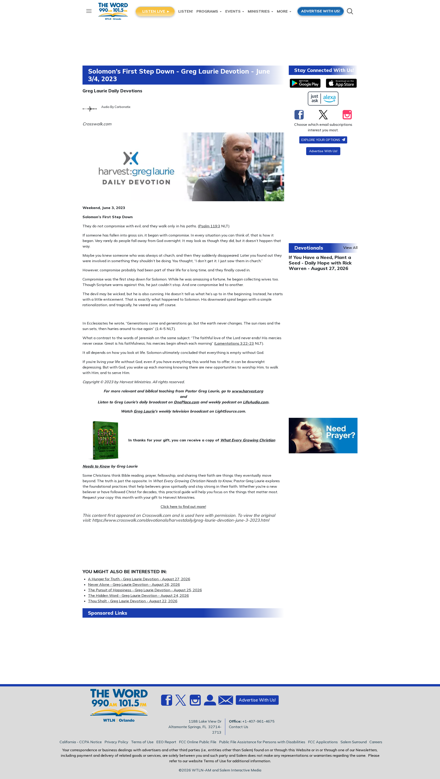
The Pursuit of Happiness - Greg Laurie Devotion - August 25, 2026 (145, 590)
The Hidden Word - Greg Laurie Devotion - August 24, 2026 (138, 595)
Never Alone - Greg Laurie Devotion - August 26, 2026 (134, 584)
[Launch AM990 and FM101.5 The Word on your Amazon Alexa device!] (323, 98)
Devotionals (308, 248)
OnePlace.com (186, 402)
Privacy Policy (116, 742)
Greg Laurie (144, 411)
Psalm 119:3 (209, 226)
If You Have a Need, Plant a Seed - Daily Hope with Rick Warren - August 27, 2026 (320, 262)
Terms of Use (142, 742)
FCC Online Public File (197, 742)
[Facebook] (299, 114)
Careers (375, 742)
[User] (209, 703)
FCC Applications (323, 742)
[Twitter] (323, 114)
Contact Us (238, 726)
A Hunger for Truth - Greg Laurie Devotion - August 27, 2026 (139, 579)
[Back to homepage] (116, 707)
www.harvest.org (247, 391)
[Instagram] (347, 114)
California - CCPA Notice (81, 742)
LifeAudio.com (255, 402)
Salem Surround (354, 742)
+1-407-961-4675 (258, 721)
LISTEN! (185, 11)
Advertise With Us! (323, 151)
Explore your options (321, 140)
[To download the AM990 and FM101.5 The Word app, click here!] (305, 83)
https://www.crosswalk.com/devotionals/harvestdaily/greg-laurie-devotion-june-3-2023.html (180, 520)
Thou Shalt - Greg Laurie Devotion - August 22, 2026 (132, 601)
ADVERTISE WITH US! (320, 11)
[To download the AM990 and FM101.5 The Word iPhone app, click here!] (341, 83)
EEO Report (166, 742)
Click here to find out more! (183, 506)
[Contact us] (223, 701)
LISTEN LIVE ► (156, 11)
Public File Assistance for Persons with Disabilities (262, 742)
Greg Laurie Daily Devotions (112, 91)
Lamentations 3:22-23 (234, 343)
